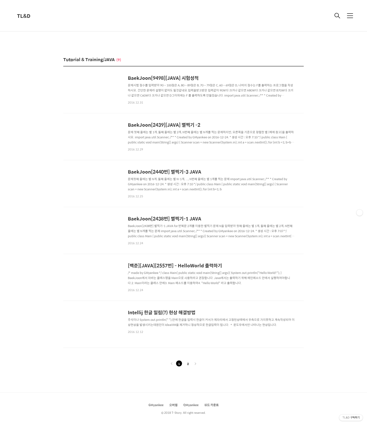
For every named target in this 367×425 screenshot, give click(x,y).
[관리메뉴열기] (359, 212)
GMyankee (156, 405)
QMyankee (191, 405)
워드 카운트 (211, 405)
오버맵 (173, 405)
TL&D (23, 16)
